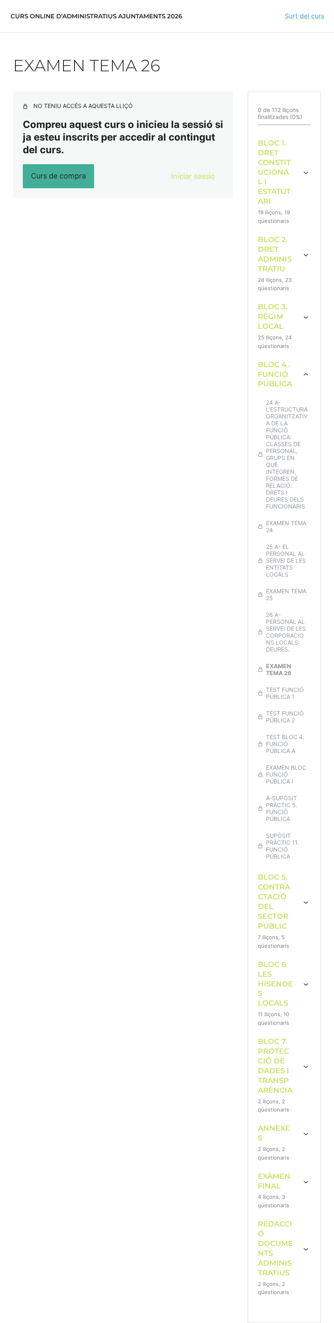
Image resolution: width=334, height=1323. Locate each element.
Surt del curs (304, 16)
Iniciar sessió (193, 176)
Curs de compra (58, 176)
